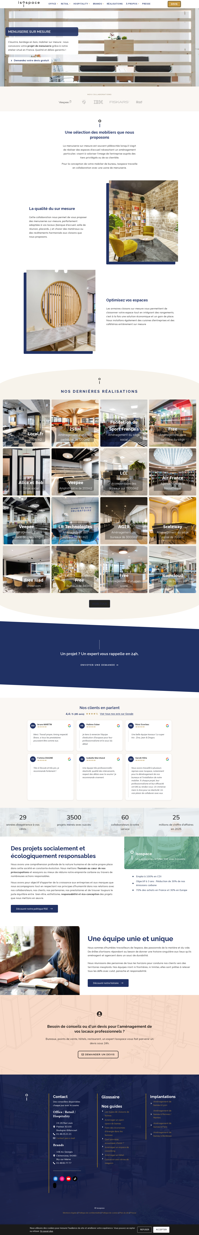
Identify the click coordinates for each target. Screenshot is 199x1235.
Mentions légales (70, 1213)
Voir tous (99, 603)
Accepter (161, 1229)
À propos (132, 4)
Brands (98, 4)
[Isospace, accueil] (29, 4)
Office (53, 4)
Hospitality (82, 4)
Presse (146, 4)
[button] (26, 423)
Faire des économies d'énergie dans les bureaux (115, 1131)
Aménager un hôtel (114, 1155)
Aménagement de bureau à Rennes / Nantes (162, 1114)
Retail (65, 4)
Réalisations (115, 4)
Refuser (144, 1229)
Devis (174, 4)
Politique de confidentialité (89, 1213)
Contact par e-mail (65, 1138)
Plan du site (124, 1213)
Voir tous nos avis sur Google (116, 713)
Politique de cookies (110, 1213)
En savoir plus (46, 1231)
